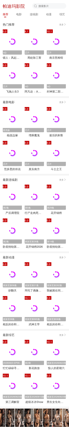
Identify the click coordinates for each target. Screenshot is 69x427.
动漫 (49, 14)
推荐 (5, 14)
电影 (19, 14)
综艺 (62, 14)
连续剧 (34, 14)
